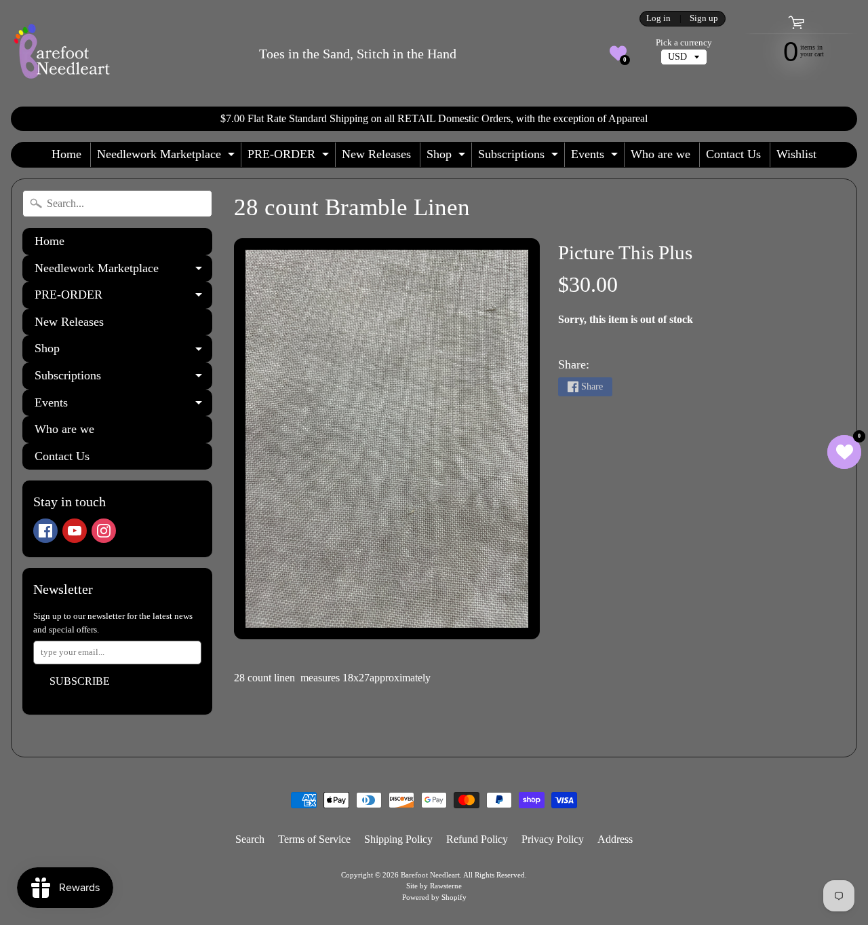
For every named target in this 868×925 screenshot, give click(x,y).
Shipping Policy (398, 839)
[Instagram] (104, 530)
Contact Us (733, 154)
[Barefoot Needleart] (62, 53)
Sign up (704, 18)
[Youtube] (74, 530)
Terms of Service (314, 839)
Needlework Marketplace (167, 157)
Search (249, 839)
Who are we (660, 154)
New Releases (376, 154)
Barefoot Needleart (430, 875)
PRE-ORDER (290, 157)
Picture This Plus (625, 252)
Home (66, 154)
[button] (618, 53)
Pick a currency (684, 43)
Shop (448, 157)
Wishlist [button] (796, 154)
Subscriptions (519, 157)
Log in (658, 18)
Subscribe (80, 681)
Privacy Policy (552, 839)
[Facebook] (45, 530)
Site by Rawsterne (434, 886)
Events (596, 157)
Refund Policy (477, 839)
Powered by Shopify (434, 897)
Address (615, 839)
